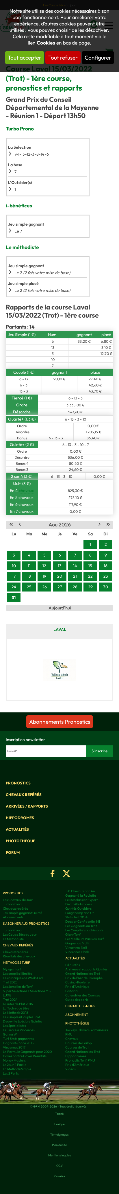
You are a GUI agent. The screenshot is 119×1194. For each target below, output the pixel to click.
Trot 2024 (10, 999)
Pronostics (18, 783)
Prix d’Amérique (77, 1064)
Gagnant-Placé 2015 (18, 1043)
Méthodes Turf (16, 962)
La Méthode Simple (17, 1069)
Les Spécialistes (14, 1025)
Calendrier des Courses (82, 995)
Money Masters (14, 1060)
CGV (59, 1166)
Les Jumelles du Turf (18, 986)
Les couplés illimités (17, 973)
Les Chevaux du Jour (18, 900)
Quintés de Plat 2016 (18, 1004)
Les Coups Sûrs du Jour (20, 934)
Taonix (59, 1114)
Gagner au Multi (77, 943)
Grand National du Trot (82, 973)
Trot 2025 (10, 982)
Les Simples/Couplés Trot (21, 1017)
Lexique (59, 1124)
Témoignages (59, 1134)
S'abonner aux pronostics (26, 923)
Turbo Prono (12, 904)
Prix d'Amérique (77, 986)
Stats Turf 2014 (76, 917)
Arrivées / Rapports (27, 806)
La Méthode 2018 (15, 1012)
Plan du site (59, 1145)
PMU (68, 1034)
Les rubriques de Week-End (23, 978)
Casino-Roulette (77, 982)
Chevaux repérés (24, 794)
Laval (59, 629)
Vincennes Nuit (76, 947)
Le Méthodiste (13, 939)
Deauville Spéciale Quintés (22, 1021)
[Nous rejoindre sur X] (66, 873)
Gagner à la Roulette (80, 895)
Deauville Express (78, 904)
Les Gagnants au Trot (81, 926)
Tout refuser (63, 57)
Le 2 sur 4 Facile (14, 1064)
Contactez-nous (80, 1006)
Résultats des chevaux (19, 956)
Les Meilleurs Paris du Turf (84, 939)
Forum (13, 852)
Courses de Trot (77, 1047)
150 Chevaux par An (80, 891)
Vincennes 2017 (14, 1047)
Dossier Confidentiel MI (82, 921)
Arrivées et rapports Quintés (86, 969)
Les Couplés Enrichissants (84, 930)
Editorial (72, 991)
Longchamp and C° (79, 913)
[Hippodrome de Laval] (59, 669)
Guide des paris (76, 999)
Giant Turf (73, 934)
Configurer (98, 57)
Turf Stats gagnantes (18, 1038)
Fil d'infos (72, 965)
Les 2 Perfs (11, 1073)
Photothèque (20, 841)
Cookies (46, 43)
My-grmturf (12, 969)
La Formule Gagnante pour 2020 (27, 1051)
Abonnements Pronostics (59, 721)
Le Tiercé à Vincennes (19, 1030)
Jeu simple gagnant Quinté (22, 913)
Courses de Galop (78, 1043)
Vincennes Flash (77, 952)
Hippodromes (20, 817)
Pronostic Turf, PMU (80, 1060)
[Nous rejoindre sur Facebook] (53, 873)
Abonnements (13, 917)
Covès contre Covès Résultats (25, 1056)
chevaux (26, 490)
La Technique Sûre (16, 1008)
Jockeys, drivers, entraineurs (86, 1030)
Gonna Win (11, 1034)
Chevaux (71, 1038)
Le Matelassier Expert (81, 900)
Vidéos (70, 1069)
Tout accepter (24, 57)
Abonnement (76, 1014)
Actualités (17, 829)
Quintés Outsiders (78, 908)
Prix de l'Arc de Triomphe (84, 978)
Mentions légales (59, 1155)
